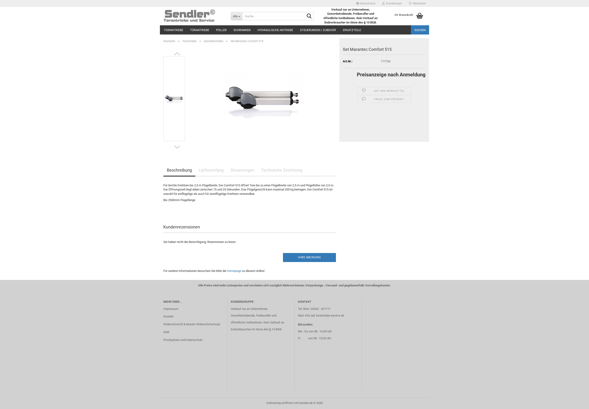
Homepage (234, 271)
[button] (366, 3)
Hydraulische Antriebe (275, 30)
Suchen (420, 30)
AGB (166, 332)
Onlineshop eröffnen (279, 403)
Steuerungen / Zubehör (318, 30)
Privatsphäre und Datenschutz (182, 340)
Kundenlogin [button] (393, 3)
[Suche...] (309, 16)
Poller (221, 30)
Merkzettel (419, 3)
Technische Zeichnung (281, 170)
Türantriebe (199, 30)
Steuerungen (242, 170)
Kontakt (168, 316)
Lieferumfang (211, 170)
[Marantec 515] (263, 98)
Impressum (170, 309)
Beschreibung (179, 170)
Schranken (242, 30)
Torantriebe (173, 30)
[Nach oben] (576, 402)
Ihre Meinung (309, 257)
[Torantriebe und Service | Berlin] (193, 16)
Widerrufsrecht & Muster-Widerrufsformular (191, 324)
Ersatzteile (352, 30)
